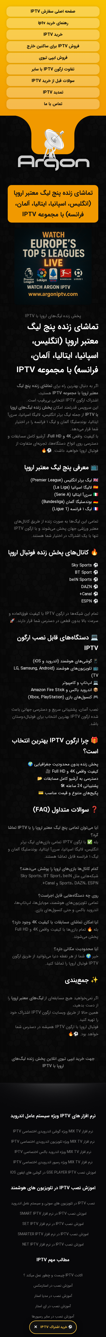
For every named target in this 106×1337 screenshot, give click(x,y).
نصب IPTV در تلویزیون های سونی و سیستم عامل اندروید (53, 1203)
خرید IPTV (53, 34)
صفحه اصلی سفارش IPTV (53, 11)
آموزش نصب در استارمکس (53, 1285)
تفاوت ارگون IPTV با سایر (53, 69)
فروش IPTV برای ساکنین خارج (53, 46)
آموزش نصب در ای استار (53, 1306)
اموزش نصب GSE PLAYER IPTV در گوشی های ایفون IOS (53, 1172)
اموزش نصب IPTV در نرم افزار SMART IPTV (53, 1213)
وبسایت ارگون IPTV (48, 1012)
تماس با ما (53, 104)
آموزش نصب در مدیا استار (53, 1296)
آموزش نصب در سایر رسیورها (53, 1316)
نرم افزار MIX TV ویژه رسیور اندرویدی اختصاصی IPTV (53, 1162)
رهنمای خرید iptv (53, 23)
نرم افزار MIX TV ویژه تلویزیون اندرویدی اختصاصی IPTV (53, 1141)
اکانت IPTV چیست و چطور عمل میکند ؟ (53, 1275)
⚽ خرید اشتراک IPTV (56, 1327)
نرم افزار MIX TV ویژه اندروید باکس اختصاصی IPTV (53, 1152)
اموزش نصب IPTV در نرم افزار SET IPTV (53, 1224)
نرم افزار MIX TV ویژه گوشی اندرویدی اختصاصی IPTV (53, 1131)
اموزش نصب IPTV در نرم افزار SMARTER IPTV (53, 1234)
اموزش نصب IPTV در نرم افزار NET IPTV (53, 1244)
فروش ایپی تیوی (53, 57)
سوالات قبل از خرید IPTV (53, 81)
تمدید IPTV (53, 92)
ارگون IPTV (75, 400)
